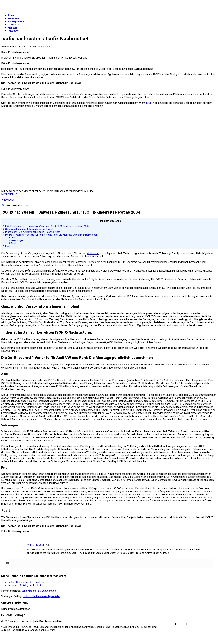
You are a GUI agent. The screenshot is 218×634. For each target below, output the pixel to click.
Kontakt (181, 623)
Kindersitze (93, 253)
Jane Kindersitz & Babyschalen (39, 590)
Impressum (194, 623)
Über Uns (169, 623)
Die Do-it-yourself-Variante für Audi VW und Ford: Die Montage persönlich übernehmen (50, 234)
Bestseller (14, 18)
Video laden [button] (7, 199)
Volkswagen (15, 240)
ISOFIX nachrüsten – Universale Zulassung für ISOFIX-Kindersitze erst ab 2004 (46, 226)
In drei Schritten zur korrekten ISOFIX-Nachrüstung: (31, 231)
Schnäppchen (16, 21)
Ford (11, 243)
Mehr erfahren (9, 194)
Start (11, 15)
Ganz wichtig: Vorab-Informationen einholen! (28, 229)
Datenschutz (209, 623)
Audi (11, 237)
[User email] (7, 563)
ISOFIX (150, 102)
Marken (12, 27)
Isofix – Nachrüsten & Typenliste (41, 596)
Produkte (13, 24)
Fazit (7, 246)
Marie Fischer (43, 46)
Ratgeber (13, 30)
